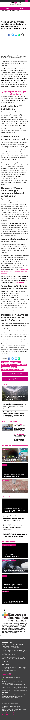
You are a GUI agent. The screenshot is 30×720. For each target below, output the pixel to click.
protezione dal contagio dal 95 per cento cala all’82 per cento (14, 271)
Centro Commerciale (6, 10)
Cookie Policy (14, 714)
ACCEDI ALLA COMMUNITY (15, 374)
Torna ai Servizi (15, 10)
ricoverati (6, 367)
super (13, 367)
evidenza (5, 362)
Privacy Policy (5, 714)
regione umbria (20, 364)
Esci (26, 1)
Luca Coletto (15, 362)
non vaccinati (7, 364)
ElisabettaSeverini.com (8, 674)
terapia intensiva (8, 369)
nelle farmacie (19, 282)
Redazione (3, 30)
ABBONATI (15, 379)
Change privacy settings (8, 712)
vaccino (20, 369)
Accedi (7, 8)
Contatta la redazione (7, 699)
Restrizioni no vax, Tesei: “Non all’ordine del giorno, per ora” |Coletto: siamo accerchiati (15, 93)
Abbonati (22, 8)
